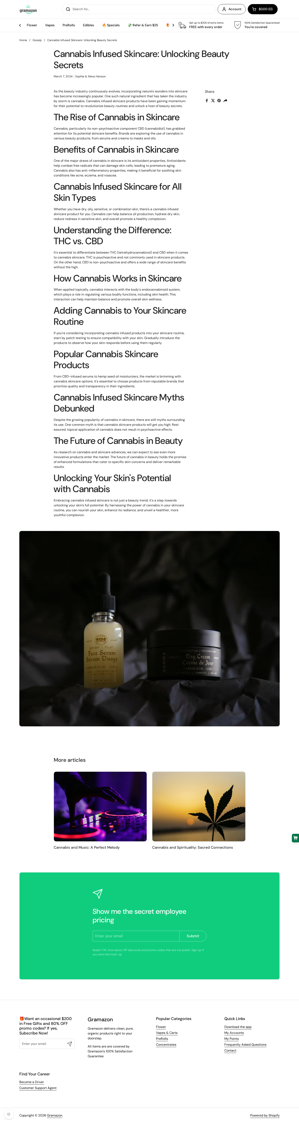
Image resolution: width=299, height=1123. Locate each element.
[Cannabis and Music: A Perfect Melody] (100, 807)
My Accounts (234, 1033)
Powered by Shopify (265, 1115)
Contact (230, 1050)
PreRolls (162, 1039)
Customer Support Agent (38, 1088)
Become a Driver (31, 1082)
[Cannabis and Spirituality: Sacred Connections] (199, 807)
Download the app (238, 1027)
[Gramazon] (28, 9)
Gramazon (54, 1115)
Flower (161, 1027)
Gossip (37, 40)
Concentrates (166, 1044)
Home (23, 40)
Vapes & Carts (167, 1033)
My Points (231, 1039)
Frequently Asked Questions (245, 1044)
